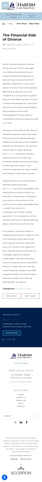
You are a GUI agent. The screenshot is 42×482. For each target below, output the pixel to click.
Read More (12, 333)
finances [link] (11, 154)
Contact (21, 406)
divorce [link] (9, 188)
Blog (21, 403)
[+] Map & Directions (21, 382)
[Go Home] (4, 24)
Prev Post (11, 296)
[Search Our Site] (37, 416)
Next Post (30, 296)
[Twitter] (15, 422)
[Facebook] (26, 422)
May (11, 24)
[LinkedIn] (21, 422)
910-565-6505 (32, 16)
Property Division (23, 289)
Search (8, 416)
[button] (4, 477)
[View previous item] (4, 339)
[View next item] (13, 339)
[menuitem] (21, 394)
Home (21, 394)
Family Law (21, 400)
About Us (21, 397)
